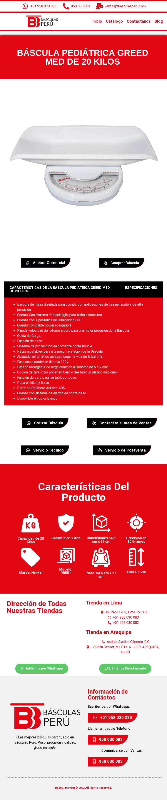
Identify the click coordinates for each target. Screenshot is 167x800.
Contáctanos (139, 21)
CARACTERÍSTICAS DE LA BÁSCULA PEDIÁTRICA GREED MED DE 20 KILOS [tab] (60, 289)
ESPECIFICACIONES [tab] (141, 288)
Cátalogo (114, 21)
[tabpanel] (83, 352)
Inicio (97, 21)
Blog (159, 21)
